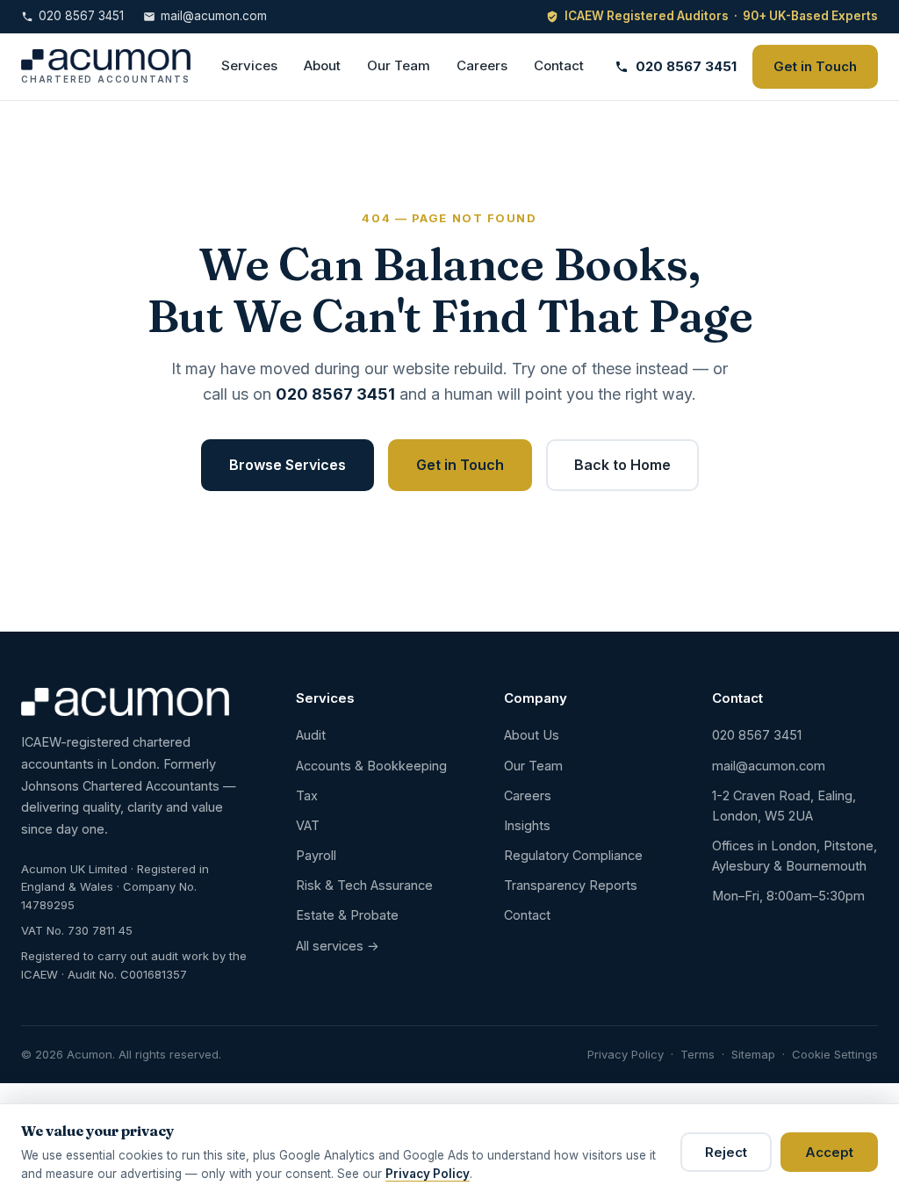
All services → (337, 945)
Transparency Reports (570, 885)
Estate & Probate (347, 914)
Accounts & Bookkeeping (371, 765)
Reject (726, 1152)
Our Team (398, 65)
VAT (308, 825)
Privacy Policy (625, 1054)
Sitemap (753, 1054)
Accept (829, 1152)
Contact (559, 65)
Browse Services (287, 464)
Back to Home (622, 464)
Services (249, 65)
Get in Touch (815, 66)
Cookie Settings (835, 1054)
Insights (527, 825)
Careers (482, 65)
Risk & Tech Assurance (364, 885)
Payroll (316, 855)
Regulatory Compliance (573, 855)
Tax (307, 795)
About (322, 65)
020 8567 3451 (81, 16)
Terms (697, 1054)
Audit (311, 734)
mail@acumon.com (214, 16)
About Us (531, 734)
